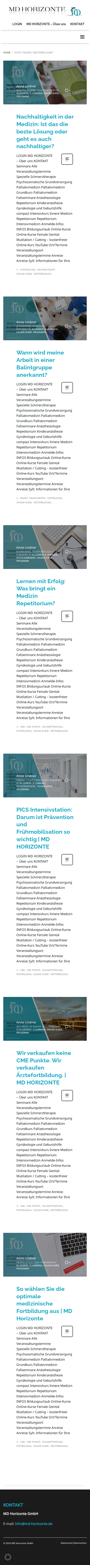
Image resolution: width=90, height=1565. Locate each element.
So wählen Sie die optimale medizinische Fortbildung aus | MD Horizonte (44, 1304)
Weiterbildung (42, 273)
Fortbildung (27, 269)
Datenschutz (80, 1542)
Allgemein (22, 93)
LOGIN (17, 24)
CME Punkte (33, 726)
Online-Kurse (51, 93)
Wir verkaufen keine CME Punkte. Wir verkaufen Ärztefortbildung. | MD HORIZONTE (43, 1068)
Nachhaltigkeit (46, 269)
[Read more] (67, 164)
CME (22, 726)
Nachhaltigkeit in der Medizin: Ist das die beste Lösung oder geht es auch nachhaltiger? (45, 131)
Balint (24, 498)
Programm (22, 96)
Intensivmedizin (25, 557)
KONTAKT (77, 24)
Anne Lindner (26, 86)
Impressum (66, 1542)
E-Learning (36, 93)
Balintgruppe (37, 498)
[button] (8, 1557)
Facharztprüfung (52, 726)
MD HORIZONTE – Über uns (46, 24)
